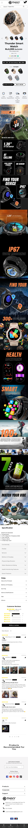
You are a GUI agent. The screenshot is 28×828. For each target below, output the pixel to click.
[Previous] (3, 38)
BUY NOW (19, 84)
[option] (7, 38)
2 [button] (12, 736)
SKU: (12, 53)
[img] (5, 635)
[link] (2, 2)
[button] (24, 6)
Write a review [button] (14, 625)
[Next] (25, 38)
